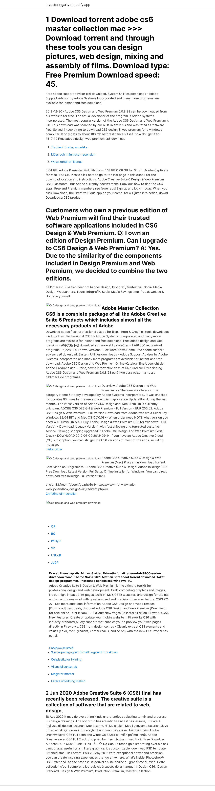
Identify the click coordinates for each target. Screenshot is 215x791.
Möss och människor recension (73, 154)
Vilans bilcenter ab (64, 666)
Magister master (62, 674)
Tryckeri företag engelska (69, 147)
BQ (53, 533)
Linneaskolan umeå (61, 648)
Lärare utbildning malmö (68, 681)
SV (53, 548)
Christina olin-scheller (61, 493)
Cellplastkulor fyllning (66, 659)
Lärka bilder (54, 449)
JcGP (54, 562)
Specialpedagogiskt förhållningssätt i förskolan (84, 652)
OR (53, 526)
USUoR (56, 555)
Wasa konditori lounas (66, 161)
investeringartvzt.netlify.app (68, 4)
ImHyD (56, 541)
